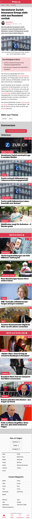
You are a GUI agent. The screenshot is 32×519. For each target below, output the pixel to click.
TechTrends (20, 491)
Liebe (3, 483)
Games (4, 465)
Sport (3, 456)
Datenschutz (5, 504)
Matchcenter (20, 456)
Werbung (4, 499)
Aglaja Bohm (9, 22)
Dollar (9, 89)
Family (4, 486)
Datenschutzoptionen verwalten (9, 507)
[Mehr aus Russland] (16, 333)
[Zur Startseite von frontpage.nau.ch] (16, 2)
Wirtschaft (19, 459)
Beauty (4, 494)
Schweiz (13, 5)
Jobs (3, 502)
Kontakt (19, 502)
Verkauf (3, 108)
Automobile (5, 491)
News (7, 5)
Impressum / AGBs (21, 504)
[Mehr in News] (16, 235)
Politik (18, 454)
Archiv (4, 470)
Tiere (3, 489)
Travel (18, 489)
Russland (8, 24)
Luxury (18, 483)
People (4, 459)
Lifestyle (4, 468)
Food (18, 486)
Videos (4, 462)
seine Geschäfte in (23, 76)
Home (3, 5)
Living (18, 480)
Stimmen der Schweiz (22, 465)
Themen (19, 468)
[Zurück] (1, 2)
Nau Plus (19, 462)
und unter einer (6, 93)
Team (18, 499)
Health (4, 480)
